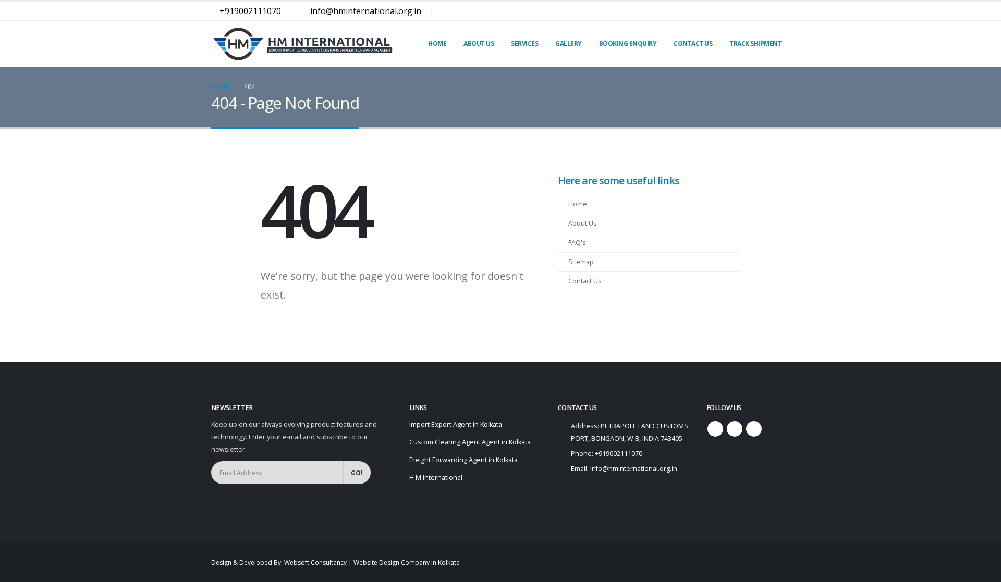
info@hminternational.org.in (365, 11)
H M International (435, 477)
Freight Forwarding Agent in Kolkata (463, 459)
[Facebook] (745, 11)
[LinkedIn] (781, 11)
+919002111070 (250, 11)
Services (524, 43)
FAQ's (577, 242)
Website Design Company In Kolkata (406, 562)
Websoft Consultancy (315, 562)
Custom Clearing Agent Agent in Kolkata (470, 442)
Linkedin (754, 429)
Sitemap (581, 261)
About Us (478, 43)
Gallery (568, 43)
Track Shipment (755, 43)
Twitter (734, 429)
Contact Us (693, 43)
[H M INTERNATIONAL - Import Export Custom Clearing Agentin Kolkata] (302, 43)
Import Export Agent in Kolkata (455, 424)
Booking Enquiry (628, 43)
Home (437, 43)
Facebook (715, 429)
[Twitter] (763, 11)
